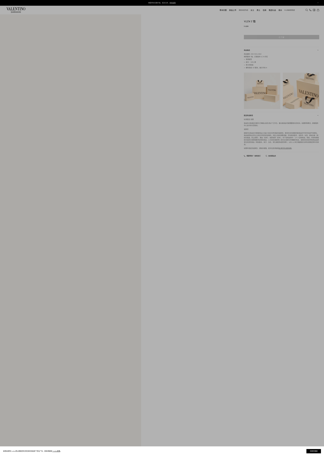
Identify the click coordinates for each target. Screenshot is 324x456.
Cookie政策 (56, 451)
